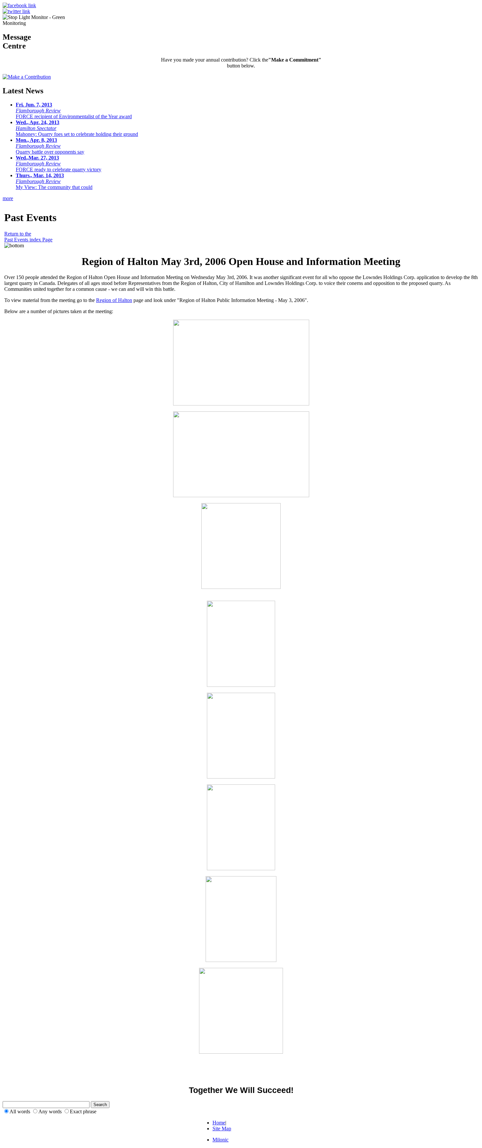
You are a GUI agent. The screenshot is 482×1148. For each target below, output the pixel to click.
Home (218, 1122)
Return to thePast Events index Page (28, 236)
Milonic (220, 1139)
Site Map (221, 1128)
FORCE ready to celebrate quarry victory (58, 163)
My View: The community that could (54, 181)
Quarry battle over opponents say (50, 146)
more (8, 198)
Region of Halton (114, 300)
